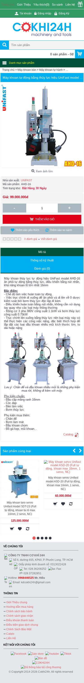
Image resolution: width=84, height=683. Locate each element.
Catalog (68, 434)
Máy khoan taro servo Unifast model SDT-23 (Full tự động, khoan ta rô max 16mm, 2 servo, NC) (20, 508)
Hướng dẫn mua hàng (19, 606)
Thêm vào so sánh (61, 230)
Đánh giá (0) (42, 268)
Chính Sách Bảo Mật (18, 629)
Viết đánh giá (49, 239)
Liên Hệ (11, 638)
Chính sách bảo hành (19, 611)
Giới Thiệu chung (16, 602)
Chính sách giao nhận (19, 615)
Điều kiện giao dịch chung (22, 624)
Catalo (10, 633)
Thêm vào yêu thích (27, 230)
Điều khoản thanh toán (20, 620)
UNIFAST (26, 180)
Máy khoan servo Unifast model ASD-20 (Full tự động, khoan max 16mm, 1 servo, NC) (63, 483)
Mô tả (42, 252)
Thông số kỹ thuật (42, 260)
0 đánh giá (30, 239)
